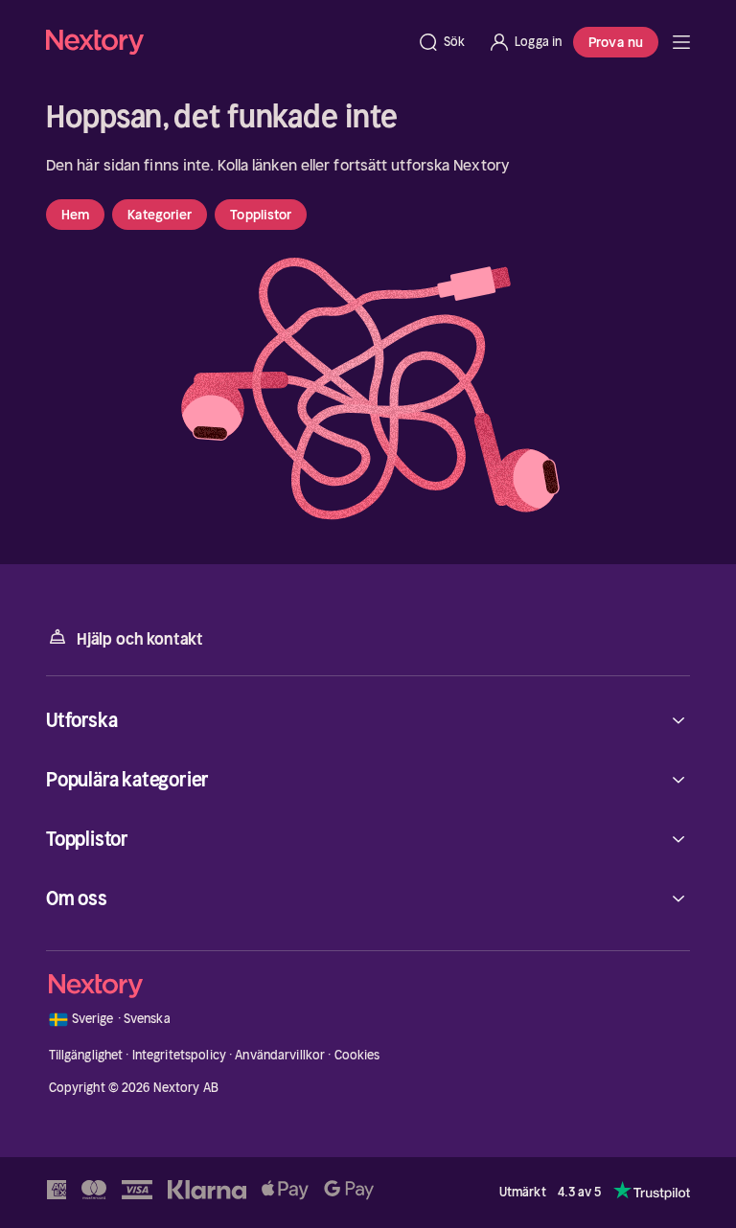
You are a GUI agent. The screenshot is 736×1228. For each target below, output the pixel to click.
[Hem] (225, 42)
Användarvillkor (280, 1055)
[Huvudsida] (681, 42)
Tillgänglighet (86, 1055)
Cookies (357, 1055)
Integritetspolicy (179, 1055)
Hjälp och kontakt (140, 638)
